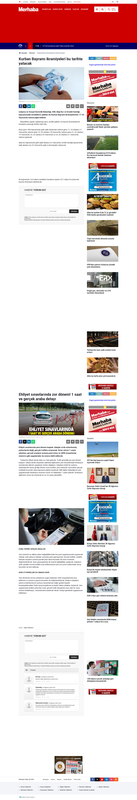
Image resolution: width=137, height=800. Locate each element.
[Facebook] (20, 106)
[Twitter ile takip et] (97, 779)
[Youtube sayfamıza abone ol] (102, 779)
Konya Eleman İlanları (59, 2)
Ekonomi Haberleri (85, 787)
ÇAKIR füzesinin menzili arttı (52, 46)
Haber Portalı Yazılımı (28, 797)
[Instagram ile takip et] (111, 779)
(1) (48, 697)
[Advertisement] (68, 29)
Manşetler (33, 2)
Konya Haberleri (26, 787)
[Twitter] (25, 106)
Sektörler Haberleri (66, 790)
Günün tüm (111, 46)
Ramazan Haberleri (27, 790)
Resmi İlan (46, 9)
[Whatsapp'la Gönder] (33, 106)
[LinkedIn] (29, 106)
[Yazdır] (68, 106)
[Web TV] (113, 2)
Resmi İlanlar (77, 2)
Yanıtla (39, 681)
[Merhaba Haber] (28, 9)
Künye (53, 779)
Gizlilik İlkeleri (68, 779)
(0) (44, 681)
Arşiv (50, 2)
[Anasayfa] (20, 2)
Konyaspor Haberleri (46, 790)
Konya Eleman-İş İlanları (87, 790)
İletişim (59, 779)
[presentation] (25, 46)
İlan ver (69, 2)
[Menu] (97, 9)
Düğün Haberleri (65, 787)
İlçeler (76, 9)
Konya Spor (57, 9)
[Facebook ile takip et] (92, 779)
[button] (73, 106)
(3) (44, 709)
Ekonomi (84, 9)
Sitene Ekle (77, 779)
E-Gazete (25, 2)
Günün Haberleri (42, 2)
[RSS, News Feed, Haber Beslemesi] (116, 779)
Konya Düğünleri (45, 787)
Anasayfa (24, 53)
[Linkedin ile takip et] (106, 779)
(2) (44, 697)
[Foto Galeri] (117, 2)
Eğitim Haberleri (104, 787)
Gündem (67, 9)
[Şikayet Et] (76, 681)
